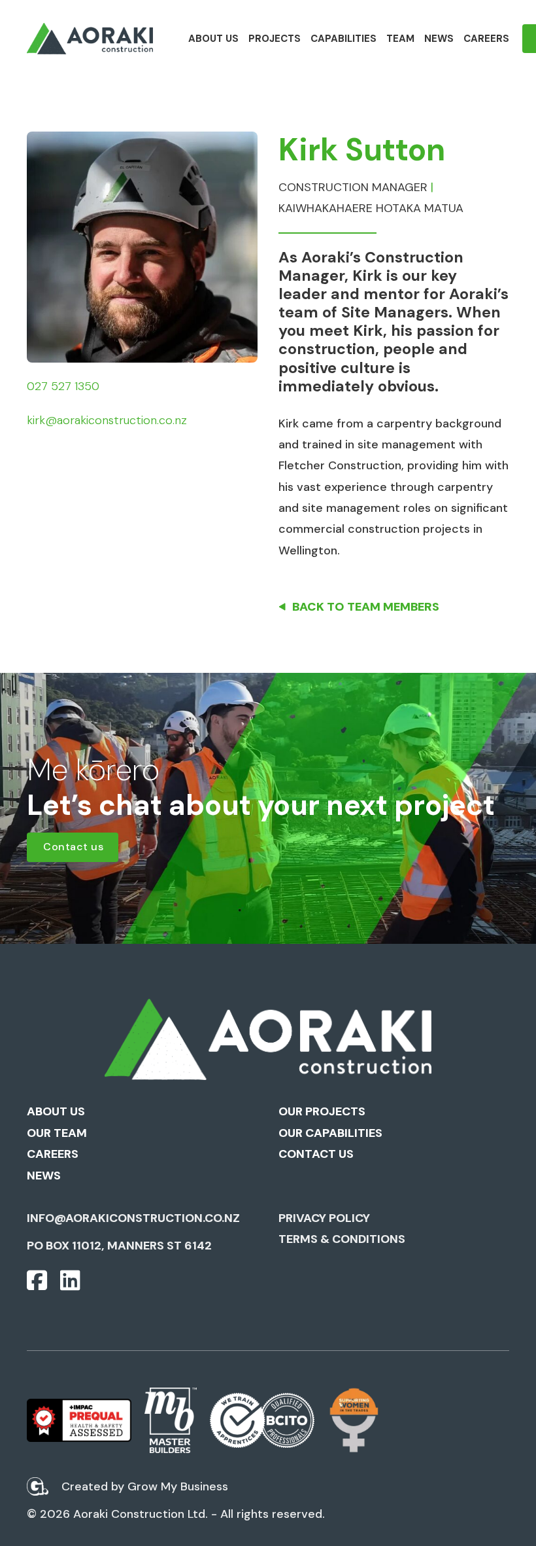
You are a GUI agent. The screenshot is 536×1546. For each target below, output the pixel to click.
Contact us (73, 847)
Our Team (57, 1133)
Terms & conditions (341, 1239)
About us (213, 38)
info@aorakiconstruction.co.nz (133, 1218)
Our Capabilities (330, 1133)
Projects (274, 38)
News (439, 38)
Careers (486, 38)
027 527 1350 (63, 386)
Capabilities (343, 38)
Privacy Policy (324, 1218)
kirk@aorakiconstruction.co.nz (107, 420)
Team (400, 38)
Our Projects (321, 1111)
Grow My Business (177, 1486)
